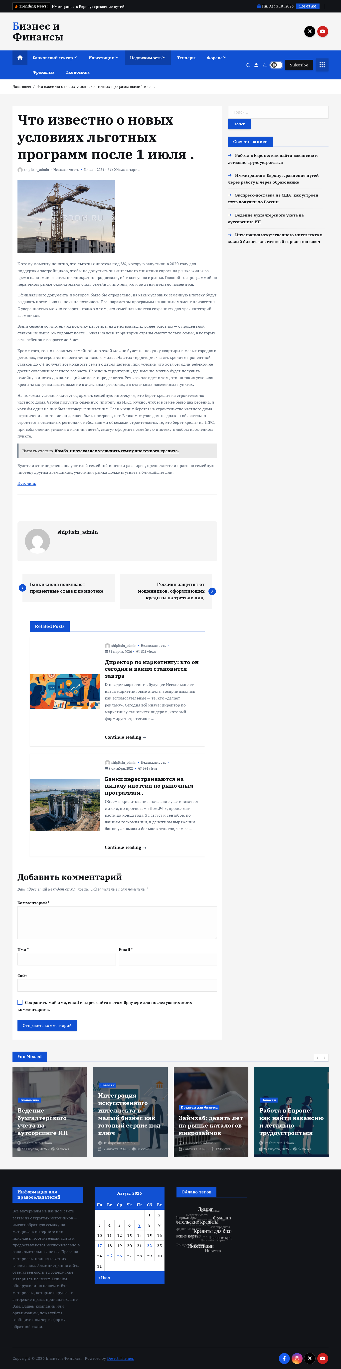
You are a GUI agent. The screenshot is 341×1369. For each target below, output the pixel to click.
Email (126, 949)
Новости (100, 1085)
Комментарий (33, 903)
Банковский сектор (53, 57)
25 (109, 1256)
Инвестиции (102, 57)
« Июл (104, 1277)
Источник (26, 483)
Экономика (78, 72)
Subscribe (299, 65)
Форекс (214, 57)
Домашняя (21, 86)
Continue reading (124, 737)
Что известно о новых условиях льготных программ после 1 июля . (95, 86)
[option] (42, 1112)
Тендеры (186, 57)
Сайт (22, 975)
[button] (317, 1058)
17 (99, 1245)
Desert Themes (120, 1358)
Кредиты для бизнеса (191, 1107)
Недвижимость (146, 57)
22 (149, 1245)
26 (119, 1256)
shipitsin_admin (36, 169)
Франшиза (43, 72)
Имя (23, 949)
